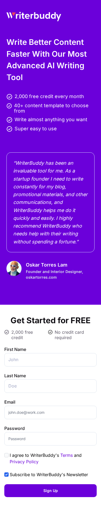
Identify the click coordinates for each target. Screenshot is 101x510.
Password (14, 428)
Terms (66, 455)
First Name (15, 349)
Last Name (15, 375)
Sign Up (50, 490)
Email (9, 402)
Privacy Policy (24, 461)
